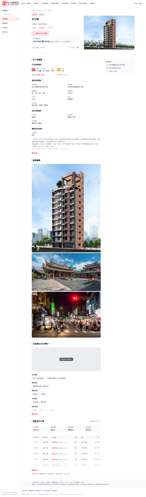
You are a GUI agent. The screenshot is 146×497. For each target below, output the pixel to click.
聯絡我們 (54, 491)
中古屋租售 (45, 3)
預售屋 (34, 14)
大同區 (44, 10)
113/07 (35, 459)
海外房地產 (65, 3)
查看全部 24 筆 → (95, 421)
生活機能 (4, 28)
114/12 (35, 442)
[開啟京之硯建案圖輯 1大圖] (66, 208)
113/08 (35, 448)
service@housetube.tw (78, 494)
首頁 (33, 10)
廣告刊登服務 (83, 3)
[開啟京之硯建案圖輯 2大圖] (66, 272)
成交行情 (4, 32)
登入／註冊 (138, 3)
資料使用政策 (46, 491)
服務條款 (31, 491)
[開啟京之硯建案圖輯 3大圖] (66, 315)
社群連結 (92, 3)
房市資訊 (36, 3)
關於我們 (24, 491)
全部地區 (38, 10)
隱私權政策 (38, 491)
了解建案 (4, 19)
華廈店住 (41, 14)
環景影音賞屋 (55, 3)
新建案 (29, 3)
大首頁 (23, 3)
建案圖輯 (4, 23)
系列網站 (73, 3)
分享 (43, 47)
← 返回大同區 (6, 14)
